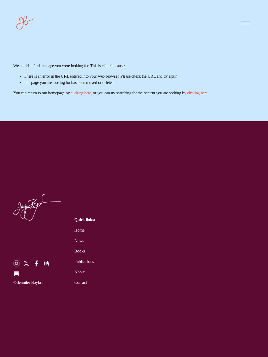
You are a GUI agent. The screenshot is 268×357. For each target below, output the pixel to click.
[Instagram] (16, 263)
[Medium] (46, 263)
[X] (26, 263)
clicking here (81, 93)
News (79, 240)
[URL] (16, 273)
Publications (84, 261)
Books (79, 251)
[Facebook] (36, 263)
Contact (80, 282)
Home (79, 230)
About (79, 272)
